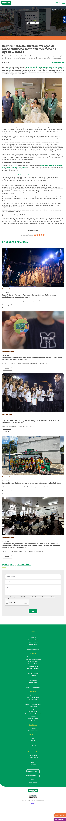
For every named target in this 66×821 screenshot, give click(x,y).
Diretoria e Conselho (33, 642)
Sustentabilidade (58, 63)
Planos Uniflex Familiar (33, 666)
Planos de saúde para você (33, 656)
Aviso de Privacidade (33, 779)
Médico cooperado (33, 755)
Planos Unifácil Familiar (33, 661)
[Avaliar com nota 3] (39, 235)
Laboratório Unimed (33, 711)
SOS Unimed (33, 675)
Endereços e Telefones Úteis (33, 743)
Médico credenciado (33, 757)
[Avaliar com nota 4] (42, 235)
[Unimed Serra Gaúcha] (33, 791)
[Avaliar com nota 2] (37, 235)
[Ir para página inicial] (6, 3)
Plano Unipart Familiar (33, 664)
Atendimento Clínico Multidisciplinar (33, 704)
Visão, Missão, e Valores (33, 639)
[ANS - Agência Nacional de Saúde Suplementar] (33, 796)
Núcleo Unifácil (33, 720)
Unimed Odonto (33, 682)
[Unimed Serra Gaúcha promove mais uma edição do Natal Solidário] (33, 455)
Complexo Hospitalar (33, 695)
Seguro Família (33, 678)
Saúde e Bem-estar (33, 702)
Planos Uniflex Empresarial (33, 671)
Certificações (33, 637)
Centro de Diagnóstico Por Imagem (33, 713)
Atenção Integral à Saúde (33, 709)
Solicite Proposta (59, 815)
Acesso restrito (33, 752)
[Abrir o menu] (63, 3)
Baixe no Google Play (32, 771)
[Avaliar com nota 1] (35, 235)
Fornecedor (33, 760)
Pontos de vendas (33, 745)
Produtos (33, 653)
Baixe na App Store (31, 775)
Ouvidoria (33, 740)
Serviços (33, 691)
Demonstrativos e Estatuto (33, 649)
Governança (33, 647)
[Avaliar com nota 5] (44, 235)
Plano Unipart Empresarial (33, 668)
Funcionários (33, 764)
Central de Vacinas (33, 706)
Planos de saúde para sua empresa (33, 659)
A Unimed (33, 632)
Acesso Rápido (59, 819)
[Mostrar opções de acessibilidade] (57, 3)
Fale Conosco (33, 735)
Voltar (63, 9)
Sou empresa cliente (33, 730)
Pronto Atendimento (33, 718)
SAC (33, 738)
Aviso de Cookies (33, 782)
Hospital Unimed (33, 699)
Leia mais (7, 306)
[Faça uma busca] (60, 3)
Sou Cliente (33, 725)
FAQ (33, 747)
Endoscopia (33, 716)
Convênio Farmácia (33, 685)
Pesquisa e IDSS (33, 644)
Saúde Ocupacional (33, 680)
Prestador (33, 762)
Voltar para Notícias (33, 230)
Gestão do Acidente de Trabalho (33, 687)
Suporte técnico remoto (33, 767)
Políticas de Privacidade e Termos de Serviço (42, 597)
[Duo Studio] (33, 804)
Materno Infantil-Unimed (33, 697)
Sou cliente (33, 728)
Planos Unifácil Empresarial (33, 673)
